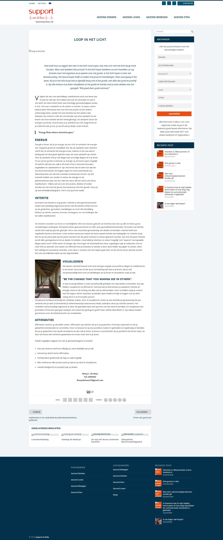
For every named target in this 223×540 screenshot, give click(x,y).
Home (32, 3)
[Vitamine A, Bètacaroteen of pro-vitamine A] (160, 153)
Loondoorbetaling (40, 439)
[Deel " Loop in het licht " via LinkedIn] (80, 399)
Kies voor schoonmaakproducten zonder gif (175, 175)
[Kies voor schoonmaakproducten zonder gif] (160, 175)
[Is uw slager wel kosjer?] (160, 205)
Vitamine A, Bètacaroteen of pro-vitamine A (177, 152)
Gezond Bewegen (157, 17)
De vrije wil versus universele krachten (105, 440)
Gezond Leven (131, 17)
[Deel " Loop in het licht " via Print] (90, 399)
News (115, 495)
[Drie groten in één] (160, 165)
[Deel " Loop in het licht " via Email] (85, 399)
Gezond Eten (182, 17)
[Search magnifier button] (192, 31)
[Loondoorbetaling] (45, 435)
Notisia (42, 3)
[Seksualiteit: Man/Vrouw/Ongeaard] (135, 435)
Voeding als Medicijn (71, 439)
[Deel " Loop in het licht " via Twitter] (70, 399)
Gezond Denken (106, 17)
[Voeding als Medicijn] (75, 435)
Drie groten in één (173, 163)
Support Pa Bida (42, 537)
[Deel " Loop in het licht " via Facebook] (64, 399)
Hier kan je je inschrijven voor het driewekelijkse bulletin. (174, 48)
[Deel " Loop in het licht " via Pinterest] (75, 399)
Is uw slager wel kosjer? (175, 203)
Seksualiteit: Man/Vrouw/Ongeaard (131, 440)
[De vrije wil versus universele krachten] (105, 435)
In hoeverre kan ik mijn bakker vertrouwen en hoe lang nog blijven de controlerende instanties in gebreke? (178, 191)
